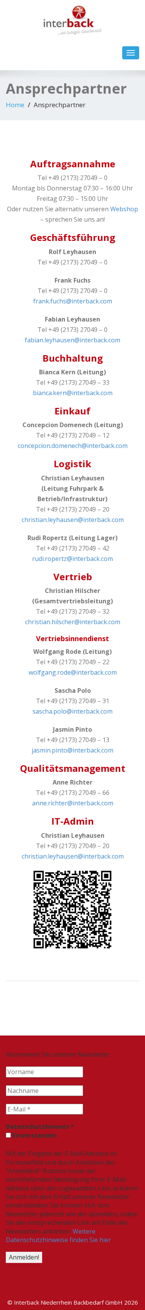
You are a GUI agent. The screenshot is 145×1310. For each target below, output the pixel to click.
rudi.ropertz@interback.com (72, 558)
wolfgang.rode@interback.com (73, 672)
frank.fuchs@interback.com (72, 301)
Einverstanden (34, 1135)
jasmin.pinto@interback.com (72, 750)
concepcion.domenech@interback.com (73, 445)
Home (15, 104)
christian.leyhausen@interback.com (73, 519)
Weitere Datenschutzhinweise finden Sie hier (58, 1235)
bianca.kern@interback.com (73, 393)
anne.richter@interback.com (72, 803)
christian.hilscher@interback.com (72, 622)
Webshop (124, 209)
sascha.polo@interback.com (72, 711)
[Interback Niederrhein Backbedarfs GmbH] (73, 18)
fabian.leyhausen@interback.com (72, 340)
